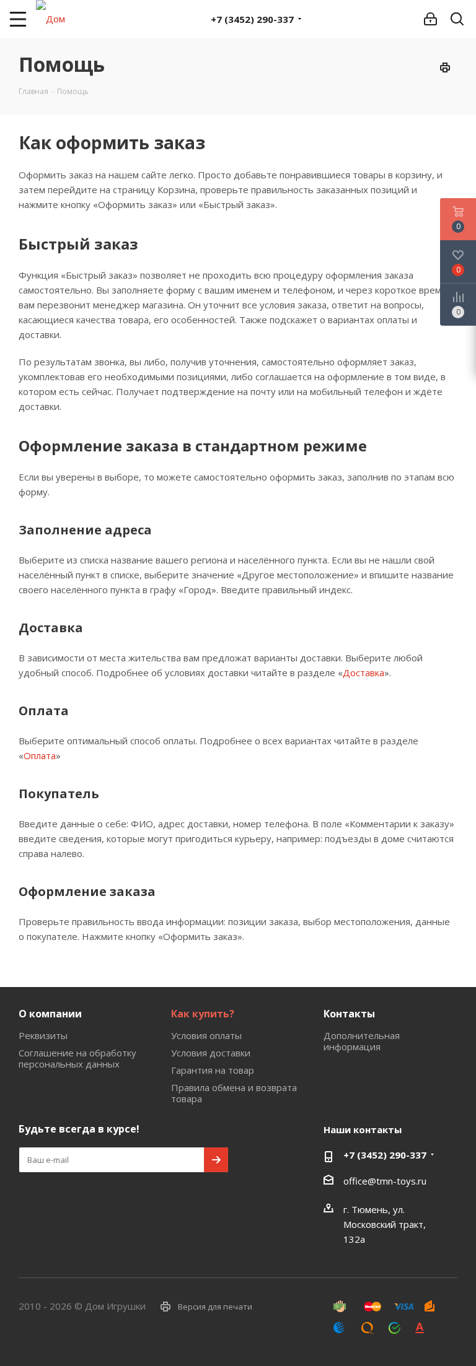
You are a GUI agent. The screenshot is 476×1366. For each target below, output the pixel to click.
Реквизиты (43, 1035)
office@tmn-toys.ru (384, 1181)
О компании (50, 1013)
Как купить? (202, 1013)
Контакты (349, 1013)
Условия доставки (210, 1052)
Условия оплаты (206, 1035)
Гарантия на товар (212, 1070)
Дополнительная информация (362, 1041)
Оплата (40, 755)
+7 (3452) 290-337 (252, 19)
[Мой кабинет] (430, 19)
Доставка (363, 672)
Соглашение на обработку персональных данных (77, 1058)
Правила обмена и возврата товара (234, 1093)
